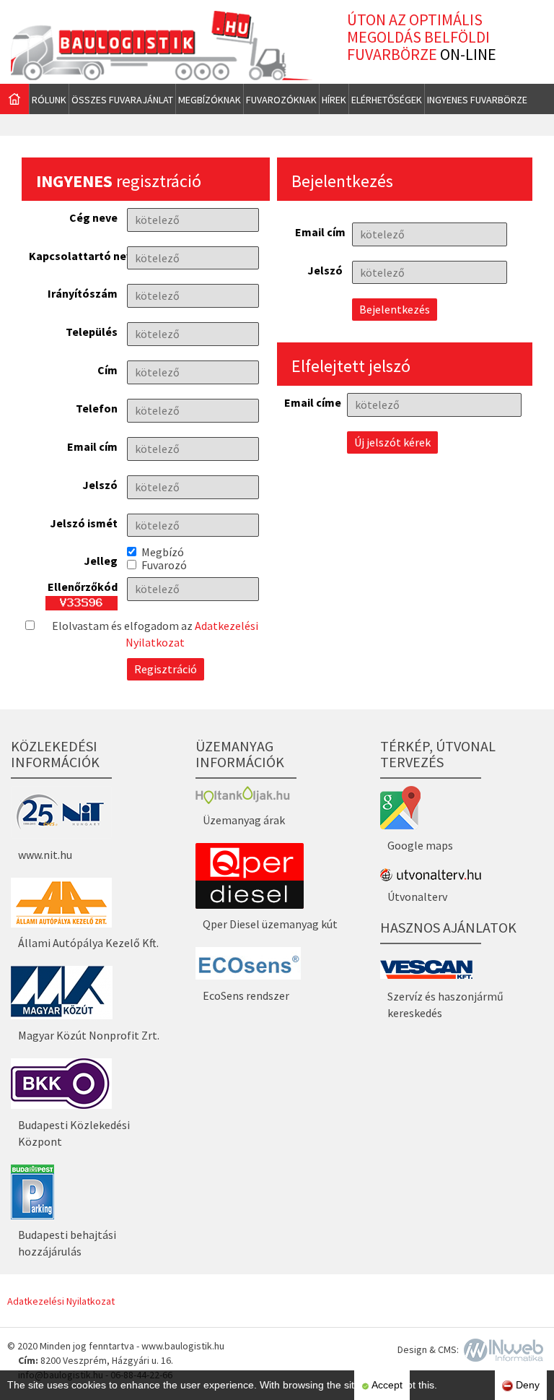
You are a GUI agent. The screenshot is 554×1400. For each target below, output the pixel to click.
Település (92, 330)
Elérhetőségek (386, 99)
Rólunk (49, 99)
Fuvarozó (164, 565)
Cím (107, 369)
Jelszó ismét (84, 522)
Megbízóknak (209, 99)
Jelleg (101, 559)
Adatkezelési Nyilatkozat (61, 1301)
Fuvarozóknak (281, 99)
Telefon (97, 407)
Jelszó (100, 484)
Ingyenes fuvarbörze (477, 99)
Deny (526, 1385)
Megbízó (162, 552)
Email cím (92, 445)
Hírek (334, 99)
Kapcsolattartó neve (73, 255)
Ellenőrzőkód (83, 585)
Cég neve (93, 216)
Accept (386, 1385)
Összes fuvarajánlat (122, 99)
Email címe (311, 401)
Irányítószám (83, 292)
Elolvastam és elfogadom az (155, 633)
